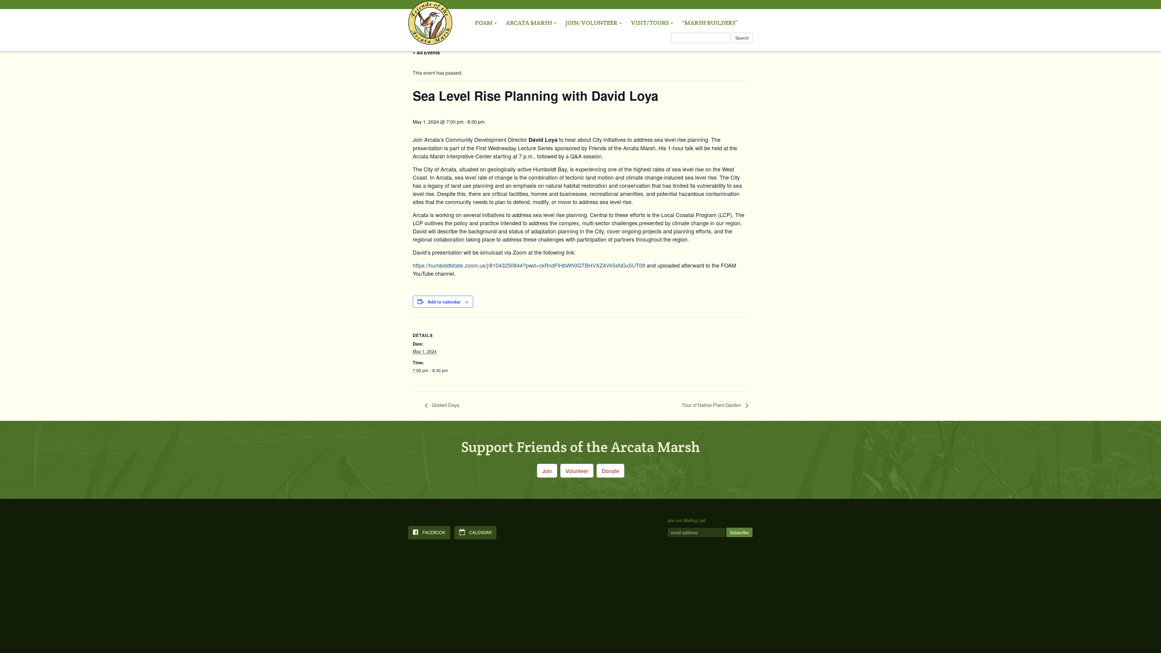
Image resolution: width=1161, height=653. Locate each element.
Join (547, 471)
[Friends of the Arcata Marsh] (430, 8)
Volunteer (576, 471)
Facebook (433, 532)
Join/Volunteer (592, 23)
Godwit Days (445, 404)
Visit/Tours (650, 23)
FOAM (484, 23)
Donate (610, 471)
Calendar (480, 532)
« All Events (426, 52)
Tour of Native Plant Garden (712, 404)
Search (742, 38)
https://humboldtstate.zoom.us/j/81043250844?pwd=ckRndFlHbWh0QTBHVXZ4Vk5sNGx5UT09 (529, 265)
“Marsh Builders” (709, 23)
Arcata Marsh (529, 23)
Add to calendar (444, 302)
